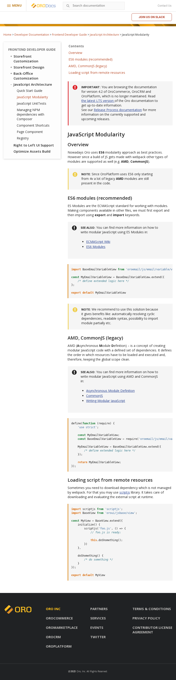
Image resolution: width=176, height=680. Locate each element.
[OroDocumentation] (51, 5)
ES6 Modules (95, 246)
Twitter (98, 637)
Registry (23, 138)
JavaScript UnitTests (31, 103)
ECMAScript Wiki (98, 241)
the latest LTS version (98, 100)
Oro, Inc (81, 671)
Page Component (30, 132)
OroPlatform (59, 646)
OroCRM (53, 637)
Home (7, 35)
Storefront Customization (26, 58)
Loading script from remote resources (97, 72)
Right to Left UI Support (34, 145)
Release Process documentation (118, 110)
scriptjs (124, 492)
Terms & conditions (151, 608)
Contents (76, 46)
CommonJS (94, 395)
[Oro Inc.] (38, 5)
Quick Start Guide (29, 90)
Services (98, 618)
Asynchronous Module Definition (110, 390)
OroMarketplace (62, 627)
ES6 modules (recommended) (91, 59)
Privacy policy (146, 618)
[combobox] (93, 6)
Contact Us (164, 5)
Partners (99, 608)
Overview (75, 52)
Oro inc (53, 608)
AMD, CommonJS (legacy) (88, 66)
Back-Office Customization (26, 75)
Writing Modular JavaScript (105, 400)
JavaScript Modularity (32, 97)
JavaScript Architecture (104, 35)
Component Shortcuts (33, 125)
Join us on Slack (152, 17)
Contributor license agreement (152, 629)
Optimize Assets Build (32, 151)
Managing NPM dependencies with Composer (30, 114)
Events (96, 627)
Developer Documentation (31, 35)
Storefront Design (29, 67)
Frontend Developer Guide (69, 35)
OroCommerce (59, 618)
